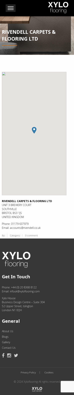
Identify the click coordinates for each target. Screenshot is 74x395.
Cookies (48, 372)
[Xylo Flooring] (58, 7)
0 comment (31, 235)
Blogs (5, 336)
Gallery (6, 342)
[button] (34, 130)
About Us (7, 331)
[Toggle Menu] (11, 8)
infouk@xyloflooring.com (25, 291)
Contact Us (9, 347)
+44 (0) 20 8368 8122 (24, 287)
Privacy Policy (28, 372)
